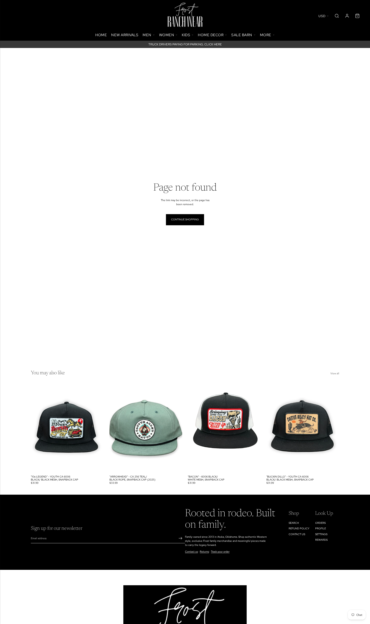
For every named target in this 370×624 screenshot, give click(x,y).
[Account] (347, 16)
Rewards (321, 540)
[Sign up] (180, 538)
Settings (321, 534)
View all (334, 373)
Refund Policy (299, 528)
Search (294, 523)
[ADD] (97, 466)
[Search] (337, 16)
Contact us (191, 551)
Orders (320, 523)
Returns (204, 551)
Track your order (220, 551)
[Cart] (357, 16)
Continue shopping (185, 219)
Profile (320, 528)
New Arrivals (124, 35)
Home (101, 35)
